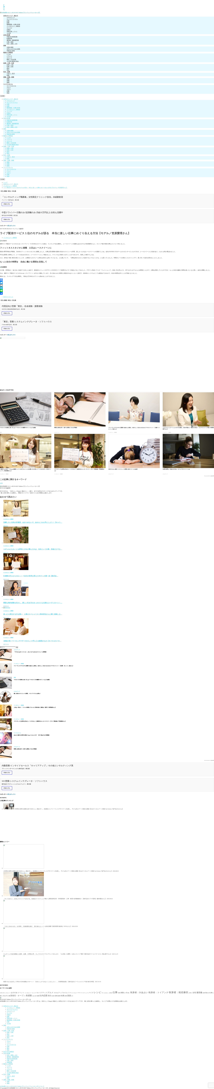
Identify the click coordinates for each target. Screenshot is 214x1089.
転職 (62, 996)
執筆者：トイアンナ (159, 992)
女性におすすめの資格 (13, 49)
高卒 (72, 995)
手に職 (8, 995)
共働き (9, 29)
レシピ (97, 992)
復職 (8, 82)
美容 (49, 996)
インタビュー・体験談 (13, 26)
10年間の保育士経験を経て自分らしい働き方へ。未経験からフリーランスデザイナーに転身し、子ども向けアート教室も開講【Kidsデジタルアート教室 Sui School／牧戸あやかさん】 (68, 809)
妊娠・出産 (10, 66)
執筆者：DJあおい (139, 992)
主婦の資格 (10, 47)
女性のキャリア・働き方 (10, 15)
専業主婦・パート (12, 31)
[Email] (107, 285)
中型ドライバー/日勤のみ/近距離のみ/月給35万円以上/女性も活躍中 (32, 212)
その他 (9, 33)
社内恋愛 (43, 996)
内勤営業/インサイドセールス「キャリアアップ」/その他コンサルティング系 (37, 766)
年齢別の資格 (11, 50)
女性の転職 (6, 35)
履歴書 (199, 993)
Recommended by (207, 475)
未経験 (29, 995)
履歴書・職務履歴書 (13, 40)
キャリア (34, 992)
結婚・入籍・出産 (8, 63)
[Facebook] (107, 280)
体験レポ (123, 993)
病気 (35, 995)
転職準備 (9, 38)
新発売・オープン (17, 996)
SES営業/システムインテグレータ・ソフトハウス (24, 781)
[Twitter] (107, 282)
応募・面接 (10, 42)
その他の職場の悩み (13, 61)
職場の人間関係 (8, 52)
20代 (1, 992)
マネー (9, 89)
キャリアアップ (42, 993)
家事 (8, 75)
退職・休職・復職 (8, 77)
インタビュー (28, 992)
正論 (33, 995)
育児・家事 (6, 71)
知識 (38, 995)
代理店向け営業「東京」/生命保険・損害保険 (22, 306)
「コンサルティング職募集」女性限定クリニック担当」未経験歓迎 (32, 197)
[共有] (107, 293)
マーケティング (84, 992)
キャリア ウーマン (12, 19)
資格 (4, 45)
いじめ (9, 54)
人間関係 (110, 992)
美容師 (53, 995)
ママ (78, 992)
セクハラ (9, 57)
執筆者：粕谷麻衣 (178, 992)
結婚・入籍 (10, 64)
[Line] (107, 290)
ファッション (72, 993)
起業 (8, 21)
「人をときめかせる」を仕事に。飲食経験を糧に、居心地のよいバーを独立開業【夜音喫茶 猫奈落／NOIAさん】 (40, 926)
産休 (8, 68)
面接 (69, 996)
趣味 (59, 995)
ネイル (65, 993)
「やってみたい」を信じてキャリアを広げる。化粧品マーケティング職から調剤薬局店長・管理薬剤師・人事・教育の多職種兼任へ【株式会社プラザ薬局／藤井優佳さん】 (58, 898)
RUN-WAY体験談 (8, 1051)
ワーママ (9, 28)
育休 (8, 70)
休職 (8, 80)
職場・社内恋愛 (11, 59)
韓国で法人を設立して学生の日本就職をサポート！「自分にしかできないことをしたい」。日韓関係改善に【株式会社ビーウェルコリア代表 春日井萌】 (52, 981)
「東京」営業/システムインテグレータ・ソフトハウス (27, 322)
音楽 (8, 93)
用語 (8, 1048)
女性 (194, 993)
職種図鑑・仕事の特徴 (13, 24)
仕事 (1, 483)
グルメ (9, 87)
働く (128, 992)
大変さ (190, 992)
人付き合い (106, 992)
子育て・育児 (11, 73)
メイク (90, 993)
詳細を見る (7, 204)
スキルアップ (11, 17)
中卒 (102, 992)
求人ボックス (11, 225)
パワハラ (9, 56)
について (22, 1086)
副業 (8, 22)
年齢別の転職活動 (12, 36)
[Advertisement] (50, 374)
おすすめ (14, 993)
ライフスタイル (8, 84)
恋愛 (8, 91)
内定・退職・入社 (12, 43)
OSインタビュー (6, 992)
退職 (8, 79)
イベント (21, 993)
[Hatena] (107, 288)
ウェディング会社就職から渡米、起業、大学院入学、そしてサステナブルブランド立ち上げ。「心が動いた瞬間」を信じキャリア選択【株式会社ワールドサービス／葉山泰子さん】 (60, 954)
